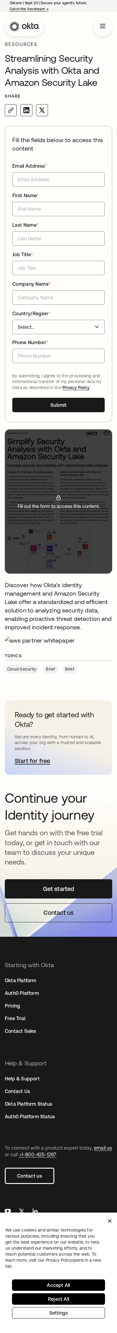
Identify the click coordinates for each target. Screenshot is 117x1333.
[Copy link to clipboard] (11, 110)
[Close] (109, 1221)
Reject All (58, 1299)
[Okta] (24, 26)
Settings (58, 1313)
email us (103, 1148)
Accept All (58, 1285)
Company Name (31, 284)
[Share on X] (42, 110)
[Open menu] (102, 26)
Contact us (29, 1176)
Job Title (22, 254)
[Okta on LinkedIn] (35, 1212)
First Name (25, 195)
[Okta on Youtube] (8, 1212)
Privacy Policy (75, 387)
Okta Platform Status (28, 1104)
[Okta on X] (22, 1212)
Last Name (25, 225)
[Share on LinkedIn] (26, 110)
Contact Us (17, 1091)
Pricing (12, 1005)
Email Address (29, 166)
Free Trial (15, 1018)
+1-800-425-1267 (37, 1154)
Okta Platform (20, 980)
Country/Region (31, 313)
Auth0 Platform (22, 993)
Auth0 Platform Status (30, 1116)
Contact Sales (20, 1031)
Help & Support (22, 1078)
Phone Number (30, 342)
